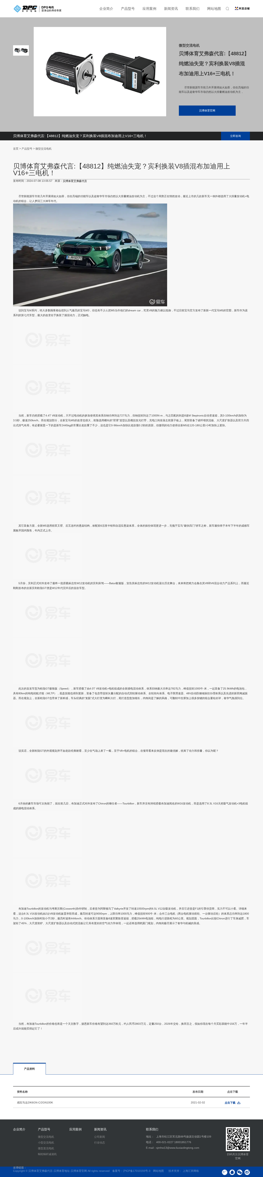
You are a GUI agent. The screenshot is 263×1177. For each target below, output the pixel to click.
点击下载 (230, 1102)
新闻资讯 (171, 9)
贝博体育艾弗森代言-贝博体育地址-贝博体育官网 (57, 1170)
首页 (15, 148)
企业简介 (106, 9)
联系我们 (192, 9)
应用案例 (149, 9)
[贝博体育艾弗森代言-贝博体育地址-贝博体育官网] (37, 8)
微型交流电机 (43, 148)
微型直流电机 (46, 1148)
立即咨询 (235, 135)
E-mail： (151, 1147)
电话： (150, 1142)
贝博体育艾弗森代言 (75, 181)
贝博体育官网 (207, 110)
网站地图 (214, 9)
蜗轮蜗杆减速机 (47, 1153)
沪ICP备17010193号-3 (136, 1170)
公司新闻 (99, 1136)
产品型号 (128, 9)
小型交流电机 (46, 1142)
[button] (21, 110)
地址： (150, 1136)
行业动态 (99, 1142)
